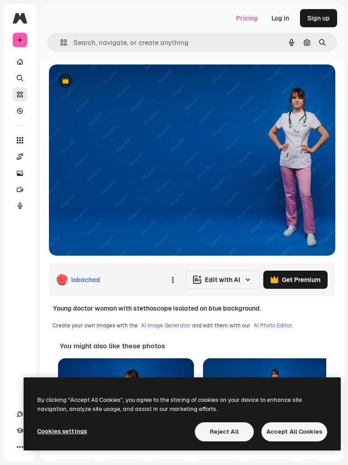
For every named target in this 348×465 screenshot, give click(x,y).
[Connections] (20, 414)
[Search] (20, 78)
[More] (20, 447)
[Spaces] (20, 156)
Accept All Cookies (294, 431)
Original (107, 81)
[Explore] (20, 111)
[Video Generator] (20, 189)
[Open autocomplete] (60, 42)
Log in (280, 18)
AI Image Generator (166, 325)
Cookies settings (62, 431)
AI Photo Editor (273, 325)
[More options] (173, 280)
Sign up (318, 18)
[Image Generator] (20, 173)
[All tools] (20, 140)
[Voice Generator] (20, 205)
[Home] (20, 61)
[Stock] (20, 94)
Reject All (224, 431)
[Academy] (20, 430)
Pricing (247, 18)
